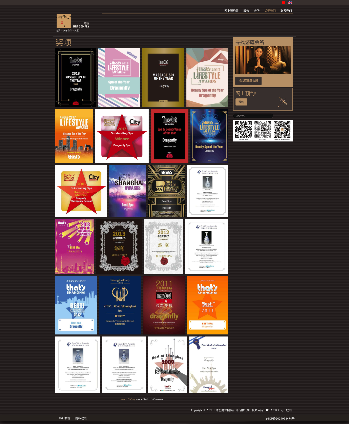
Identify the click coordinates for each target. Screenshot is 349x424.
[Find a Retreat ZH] (263, 73)
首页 (58, 31)
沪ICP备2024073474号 (280, 418)
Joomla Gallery (127, 399)
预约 (241, 101)
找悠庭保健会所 (248, 80)
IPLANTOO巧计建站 (279, 410)
